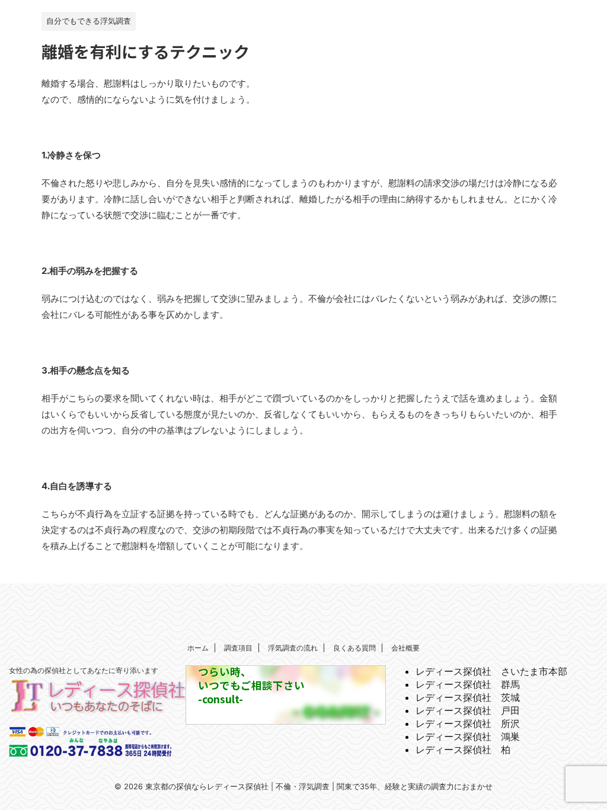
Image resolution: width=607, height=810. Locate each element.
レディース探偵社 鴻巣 (468, 736)
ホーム (198, 647)
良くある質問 (354, 647)
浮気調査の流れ (293, 647)
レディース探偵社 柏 (463, 749)
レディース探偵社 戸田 (468, 710)
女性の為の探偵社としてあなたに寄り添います (83, 670)
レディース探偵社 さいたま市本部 (491, 671)
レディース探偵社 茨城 (468, 697)
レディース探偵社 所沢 (468, 723)
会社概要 (405, 647)
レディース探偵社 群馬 (468, 684)
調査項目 (238, 647)
